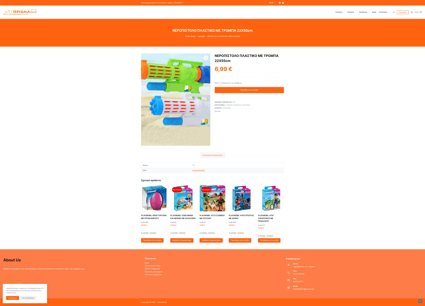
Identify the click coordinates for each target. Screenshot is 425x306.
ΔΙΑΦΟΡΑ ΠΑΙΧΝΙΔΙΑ (233, 105)
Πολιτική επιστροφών (154, 271)
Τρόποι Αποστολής (152, 266)
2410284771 (298, 281)
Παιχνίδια (363, 12)
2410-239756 (298, 274)
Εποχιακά (383, 12)
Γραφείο (350, 12)
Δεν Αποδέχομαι (28, 298)
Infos (271, 3)
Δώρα (374, 12)
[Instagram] (283, 3)
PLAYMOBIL (145, 233)
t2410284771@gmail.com (303, 289)
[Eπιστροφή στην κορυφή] (420, 301)
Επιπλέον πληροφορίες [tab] (213, 155)
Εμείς (147, 263)
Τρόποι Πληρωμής (152, 268)
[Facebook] (280, 3)
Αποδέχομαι (12, 298)
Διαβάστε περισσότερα (182, 240)
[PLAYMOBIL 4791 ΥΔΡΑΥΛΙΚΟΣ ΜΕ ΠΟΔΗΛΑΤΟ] (271, 198)
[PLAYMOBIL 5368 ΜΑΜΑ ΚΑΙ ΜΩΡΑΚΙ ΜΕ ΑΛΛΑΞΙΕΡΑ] (183, 198)
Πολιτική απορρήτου (153, 274)
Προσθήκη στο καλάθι (249, 90)
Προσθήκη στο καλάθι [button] (152, 240)
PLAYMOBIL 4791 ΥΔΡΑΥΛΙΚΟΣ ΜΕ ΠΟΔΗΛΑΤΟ (266, 218)
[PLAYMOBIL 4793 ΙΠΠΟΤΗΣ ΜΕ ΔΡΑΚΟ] (242, 198)
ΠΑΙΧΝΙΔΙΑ (246, 105)
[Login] (412, 12)
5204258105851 (198, 170)
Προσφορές (403, 12)
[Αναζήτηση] (394, 12)
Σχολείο (338, 12)
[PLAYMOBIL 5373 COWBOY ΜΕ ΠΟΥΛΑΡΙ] (212, 198)
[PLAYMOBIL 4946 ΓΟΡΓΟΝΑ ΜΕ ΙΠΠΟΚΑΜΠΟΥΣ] (154, 198)
